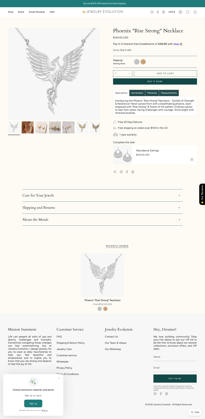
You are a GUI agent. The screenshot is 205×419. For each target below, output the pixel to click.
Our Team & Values (115, 342)
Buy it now (155, 81)
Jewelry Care (64, 349)
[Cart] (195, 12)
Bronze (105, 309)
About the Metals (35, 219)
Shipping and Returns (38, 207)
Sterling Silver (100, 309)
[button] (11, 12)
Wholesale (62, 361)
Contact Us (111, 336)
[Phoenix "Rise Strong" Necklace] (102, 275)
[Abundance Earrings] (122, 154)
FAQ (59, 336)
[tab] (121, 93)
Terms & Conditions (68, 374)
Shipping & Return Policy (71, 342)
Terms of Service (186, 388)
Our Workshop (113, 349)
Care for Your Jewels (38, 195)
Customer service (67, 355)
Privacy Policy (64, 367)
